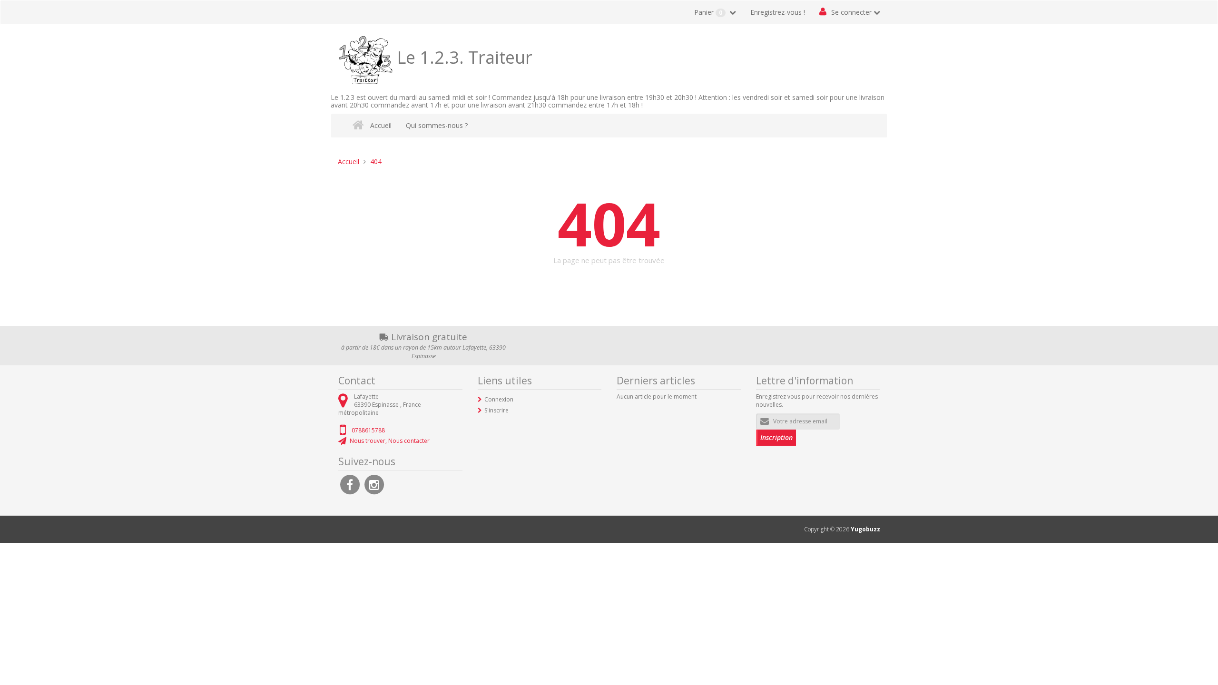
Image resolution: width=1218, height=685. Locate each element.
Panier (708, 12)
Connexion (498, 399)
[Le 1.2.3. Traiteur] (367, 57)
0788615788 (368, 430)
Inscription (776, 437)
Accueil (381, 125)
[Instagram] (374, 483)
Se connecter (851, 12)
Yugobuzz (865, 529)
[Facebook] (349, 483)
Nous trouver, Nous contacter (390, 441)
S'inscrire (496, 410)
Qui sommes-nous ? (437, 125)
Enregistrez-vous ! (777, 12)
